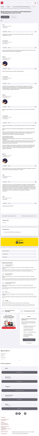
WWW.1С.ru (3, 353)
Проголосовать (29, 339)
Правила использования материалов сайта (4, 423)
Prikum (4, 56)
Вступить (19, 399)
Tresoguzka (5, 40)
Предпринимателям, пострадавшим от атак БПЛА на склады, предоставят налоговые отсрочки (17, 268)
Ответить (13, 17)
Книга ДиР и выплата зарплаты (9, 215)
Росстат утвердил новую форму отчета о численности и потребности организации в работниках (17, 286)
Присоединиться (19, 390)
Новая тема (5, 17)
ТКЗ (3, 24)
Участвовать (19, 381)
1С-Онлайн (3, 357)
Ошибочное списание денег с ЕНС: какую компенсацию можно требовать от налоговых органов (18, 277)
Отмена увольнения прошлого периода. (29, 215)
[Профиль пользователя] (4, 63)
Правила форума (4, 431)
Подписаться (19, 372)
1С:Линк (2, 355)
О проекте (3, 417)
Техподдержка (4, 433)
